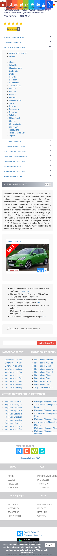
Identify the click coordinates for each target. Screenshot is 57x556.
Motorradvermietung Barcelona (18, 368)
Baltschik (13, 65)
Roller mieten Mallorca (43, 362)
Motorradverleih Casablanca (16, 429)
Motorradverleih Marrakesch (16, 426)
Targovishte (14, 129)
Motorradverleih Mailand (15, 359)
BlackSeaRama (15, 68)
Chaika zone (14, 76)
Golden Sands (15, 85)
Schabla (12, 115)
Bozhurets (13, 70)
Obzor (11, 103)
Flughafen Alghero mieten (16, 410)
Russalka (13, 112)
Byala (11, 73)
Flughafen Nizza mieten (15, 423)
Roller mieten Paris (42, 378)
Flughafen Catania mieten (16, 413)
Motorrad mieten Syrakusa (16, 365)
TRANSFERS (13, 512)
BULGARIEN (13, 487)
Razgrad (12, 106)
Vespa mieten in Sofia (43, 387)
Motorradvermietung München (17, 384)
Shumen (12, 121)
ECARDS (11, 479)
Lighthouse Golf (15, 100)
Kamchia (12, 88)
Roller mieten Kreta (42, 384)
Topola (12, 135)
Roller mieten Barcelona (44, 359)
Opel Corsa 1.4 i (15, 241)
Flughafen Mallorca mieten (16, 401)
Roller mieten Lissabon (44, 365)
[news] (30, 449)
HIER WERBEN (14, 516)
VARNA (12, 56)
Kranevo (12, 97)
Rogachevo (14, 109)
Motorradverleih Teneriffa (15, 372)
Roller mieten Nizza (42, 381)
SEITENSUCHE (47, 343)
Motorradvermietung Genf (16, 387)
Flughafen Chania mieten (15, 416)
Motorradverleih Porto (14, 378)
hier (38, 302)
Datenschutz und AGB (30, 458)
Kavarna (12, 94)
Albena (12, 62)
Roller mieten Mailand (43, 372)
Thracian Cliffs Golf (17, 132)
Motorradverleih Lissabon (15, 375)
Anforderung (27, 291)
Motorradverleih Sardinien (16, 362)
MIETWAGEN (13, 508)
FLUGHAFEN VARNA (18, 53)
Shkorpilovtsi (14, 118)
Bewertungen (12, 29)
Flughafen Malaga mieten (15, 404)
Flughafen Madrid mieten (15, 407)
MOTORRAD (13, 504)
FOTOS (11, 476)
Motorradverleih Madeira (15, 381)
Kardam (12, 91)
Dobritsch (13, 79)
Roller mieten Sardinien (44, 368)
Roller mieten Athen (42, 375)
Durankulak (14, 82)
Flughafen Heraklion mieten (16, 420)
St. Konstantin (15, 123)
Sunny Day (13, 126)
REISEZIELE (13, 483)
